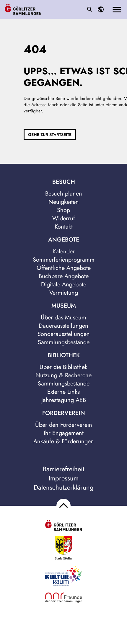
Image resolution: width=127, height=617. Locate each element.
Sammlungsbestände (63, 342)
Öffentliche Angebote (64, 268)
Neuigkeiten (63, 202)
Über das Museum (63, 317)
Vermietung (63, 292)
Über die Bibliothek (63, 367)
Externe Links (63, 392)
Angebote (63, 240)
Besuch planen (63, 193)
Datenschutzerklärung (64, 487)
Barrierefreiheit (63, 469)
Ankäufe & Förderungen (63, 441)
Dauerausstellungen (63, 325)
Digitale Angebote (63, 284)
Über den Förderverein (63, 425)
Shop (63, 210)
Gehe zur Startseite (49, 134)
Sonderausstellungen (64, 334)
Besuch (63, 182)
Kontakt (64, 226)
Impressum (64, 478)
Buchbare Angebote (64, 276)
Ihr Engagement (64, 433)
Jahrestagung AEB (63, 400)
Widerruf (63, 218)
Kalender (64, 251)
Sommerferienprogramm (64, 259)
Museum (63, 306)
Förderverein (63, 413)
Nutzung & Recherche (63, 375)
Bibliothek (64, 355)
